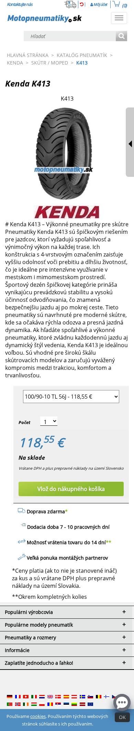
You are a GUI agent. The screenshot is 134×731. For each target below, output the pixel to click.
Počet (24, 422)
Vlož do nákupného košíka (71, 489)
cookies (38, 716)
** (108, 542)
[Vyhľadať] (121, 36)
